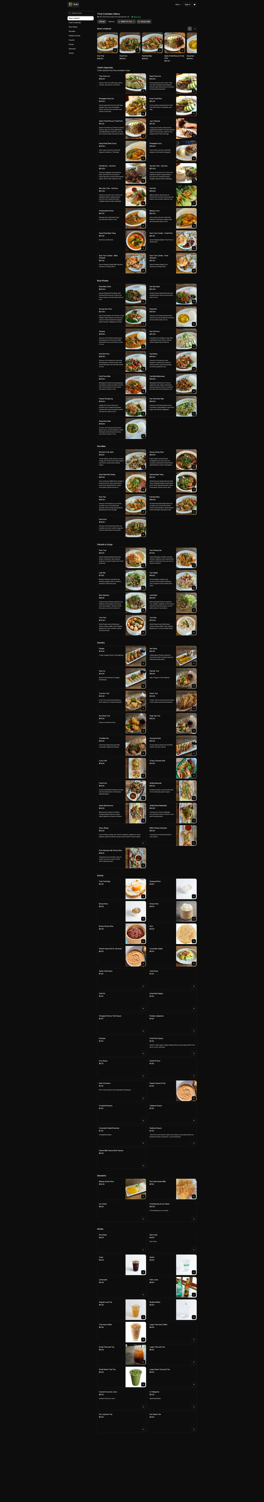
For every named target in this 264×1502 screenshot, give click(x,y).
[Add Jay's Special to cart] (194, 136)
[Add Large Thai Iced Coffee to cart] (194, 1339)
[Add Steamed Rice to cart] (194, 896)
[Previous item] (190, 29)
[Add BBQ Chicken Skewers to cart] (194, 843)
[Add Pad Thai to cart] (115, 50)
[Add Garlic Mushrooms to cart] (143, 820)
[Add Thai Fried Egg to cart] (143, 896)
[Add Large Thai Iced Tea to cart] (194, 1362)
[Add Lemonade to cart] (143, 1295)
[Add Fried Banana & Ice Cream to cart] (194, 1219)
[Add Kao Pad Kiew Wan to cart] (194, 414)
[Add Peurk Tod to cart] (194, 708)
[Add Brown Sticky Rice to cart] (143, 941)
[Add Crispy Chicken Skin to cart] (194, 776)
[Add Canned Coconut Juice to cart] (143, 1407)
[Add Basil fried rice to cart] (194, 91)
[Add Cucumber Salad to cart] (194, 964)
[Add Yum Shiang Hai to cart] (194, 565)
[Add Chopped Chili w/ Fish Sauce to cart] (143, 1031)
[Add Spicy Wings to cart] (143, 843)
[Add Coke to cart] (143, 1272)
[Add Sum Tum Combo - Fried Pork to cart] (194, 248)
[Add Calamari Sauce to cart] (194, 1121)
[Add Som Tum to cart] (143, 565)
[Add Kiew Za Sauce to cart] (143, 1098)
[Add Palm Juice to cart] (194, 1295)
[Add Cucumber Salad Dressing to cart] (143, 1143)
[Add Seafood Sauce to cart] (194, 1143)
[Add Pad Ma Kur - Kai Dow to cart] (143, 181)
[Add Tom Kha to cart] (194, 633)
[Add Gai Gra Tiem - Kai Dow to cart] (194, 181)
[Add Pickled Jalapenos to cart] (194, 1031)
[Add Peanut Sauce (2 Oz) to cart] (194, 1098)
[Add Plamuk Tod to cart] (194, 686)
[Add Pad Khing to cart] (194, 369)
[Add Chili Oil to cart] (143, 1008)
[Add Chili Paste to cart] (194, 986)
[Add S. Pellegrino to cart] (194, 1407)
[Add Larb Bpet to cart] (194, 610)
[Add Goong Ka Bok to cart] (194, 753)
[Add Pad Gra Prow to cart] (143, 369)
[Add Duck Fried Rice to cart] (194, 114)
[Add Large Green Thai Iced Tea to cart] (194, 1384)
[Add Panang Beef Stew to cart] (143, 226)
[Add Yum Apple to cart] (194, 588)
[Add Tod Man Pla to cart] (143, 753)
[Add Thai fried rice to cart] (143, 91)
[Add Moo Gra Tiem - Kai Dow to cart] (143, 203)
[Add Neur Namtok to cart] (143, 610)
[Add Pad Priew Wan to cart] (143, 391)
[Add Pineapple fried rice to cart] (143, 114)
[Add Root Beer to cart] (143, 1250)
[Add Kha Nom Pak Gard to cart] (143, 467)
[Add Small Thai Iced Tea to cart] (143, 1362)
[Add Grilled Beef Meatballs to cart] (194, 820)
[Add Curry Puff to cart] (143, 776)
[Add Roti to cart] (194, 941)
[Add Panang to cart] (143, 346)
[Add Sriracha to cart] (143, 1053)
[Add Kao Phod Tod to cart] (143, 731)
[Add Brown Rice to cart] (143, 919)
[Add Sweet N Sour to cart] (194, 1076)
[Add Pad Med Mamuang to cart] (194, 391)
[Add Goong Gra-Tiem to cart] (143, 324)
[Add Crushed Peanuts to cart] (143, 1121)
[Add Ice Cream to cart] (143, 1219)
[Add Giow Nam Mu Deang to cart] (143, 489)
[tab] (102, 22)
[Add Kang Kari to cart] (194, 324)
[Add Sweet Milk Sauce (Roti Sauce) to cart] (143, 1165)
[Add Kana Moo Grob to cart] (143, 301)
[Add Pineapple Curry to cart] (194, 158)
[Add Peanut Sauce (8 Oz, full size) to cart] (143, 964)
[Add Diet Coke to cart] (194, 1250)
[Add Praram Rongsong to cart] (143, 414)
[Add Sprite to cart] (194, 1272)
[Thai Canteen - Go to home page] (73, 4)
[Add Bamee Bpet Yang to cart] (194, 489)
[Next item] (195, 29)
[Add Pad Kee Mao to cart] (160, 50)
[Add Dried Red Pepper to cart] (194, 1008)
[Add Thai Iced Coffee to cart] (143, 1339)
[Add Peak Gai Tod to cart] (194, 731)
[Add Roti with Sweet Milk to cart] (194, 1196)
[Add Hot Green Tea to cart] (194, 1429)
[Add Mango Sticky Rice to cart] (143, 1196)
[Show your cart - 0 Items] (194, 4)
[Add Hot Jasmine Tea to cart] (143, 1429)
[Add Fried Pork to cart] (143, 798)
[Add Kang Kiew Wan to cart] (143, 436)
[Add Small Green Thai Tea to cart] (143, 1384)
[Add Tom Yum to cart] (143, 633)
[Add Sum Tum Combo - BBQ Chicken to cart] (143, 271)
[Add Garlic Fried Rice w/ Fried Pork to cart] (182, 50)
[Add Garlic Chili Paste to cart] (143, 986)
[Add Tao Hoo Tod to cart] (143, 708)
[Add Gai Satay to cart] (194, 663)
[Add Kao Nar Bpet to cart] (194, 301)
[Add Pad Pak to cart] (194, 203)
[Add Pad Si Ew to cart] (137, 50)
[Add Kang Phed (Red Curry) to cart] (143, 158)
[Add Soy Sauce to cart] (143, 1076)
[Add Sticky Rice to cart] (194, 919)
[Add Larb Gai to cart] (143, 588)
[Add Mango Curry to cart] (194, 226)
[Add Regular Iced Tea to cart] (143, 1317)
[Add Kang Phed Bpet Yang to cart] (143, 248)
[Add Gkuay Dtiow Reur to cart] (194, 467)
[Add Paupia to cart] (143, 663)
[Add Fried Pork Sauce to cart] (194, 1053)
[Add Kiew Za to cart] (143, 686)
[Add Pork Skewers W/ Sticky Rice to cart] (143, 865)
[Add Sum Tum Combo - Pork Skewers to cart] (194, 271)
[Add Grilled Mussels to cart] (194, 798)
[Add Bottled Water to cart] (194, 1317)
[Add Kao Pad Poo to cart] (194, 346)
